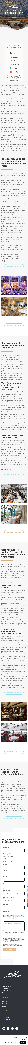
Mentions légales (6, 1017)
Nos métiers (5, 1004)
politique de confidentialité (12, 933)
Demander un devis (14, 266)
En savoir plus (14, 23)
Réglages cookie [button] (15, 1042)
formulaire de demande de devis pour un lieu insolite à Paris (13, 917)
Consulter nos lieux (14, 325)
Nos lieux (4, 1001)
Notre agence (5, 1006)
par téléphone (10, 806)
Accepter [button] (23, 1042)
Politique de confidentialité (9, 1015)
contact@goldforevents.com (11, 993)
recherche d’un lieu (15, 178)
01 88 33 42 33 (7, 990)
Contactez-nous (6, 1019)
